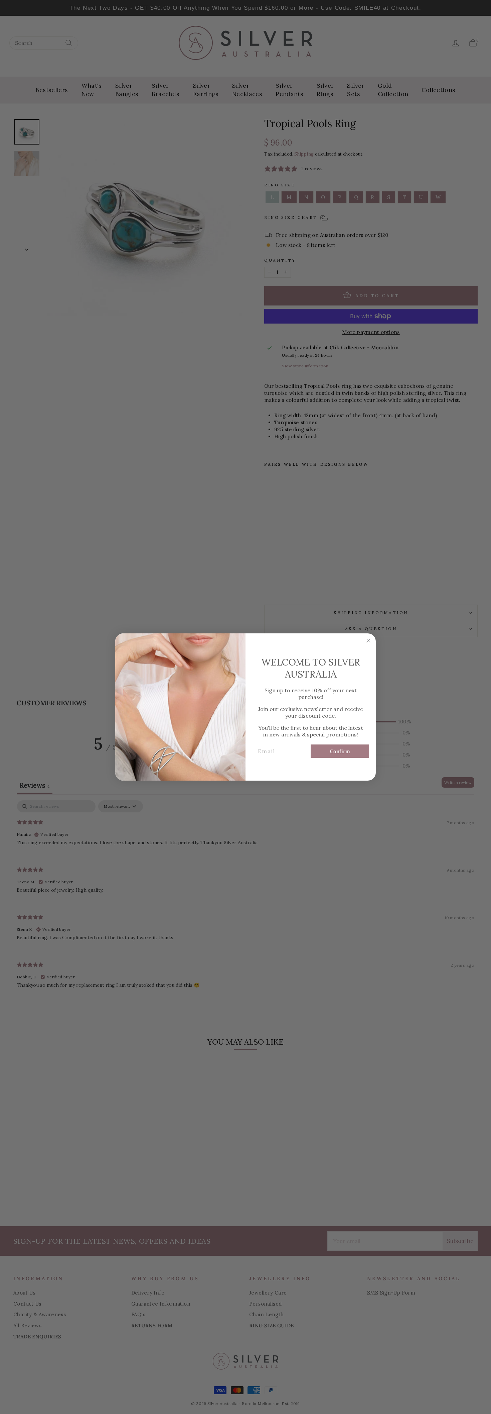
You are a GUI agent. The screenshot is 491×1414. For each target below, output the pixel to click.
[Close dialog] (368, 641)
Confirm (340, 751)
